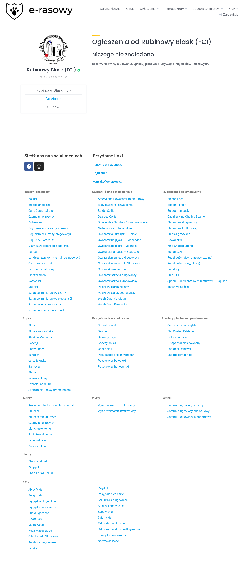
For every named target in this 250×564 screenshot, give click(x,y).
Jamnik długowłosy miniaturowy (188, 411)
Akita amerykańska (40, 331)
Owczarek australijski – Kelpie (117, 234)
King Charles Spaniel (180, 246)
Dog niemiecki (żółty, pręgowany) (49, 234)
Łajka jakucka (37, 360)
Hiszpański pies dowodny (183, 343)
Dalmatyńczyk (107, 337)
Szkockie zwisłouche (111, 523)
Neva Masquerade (40, 530)
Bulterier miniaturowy (42, 417)
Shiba (32, 372)
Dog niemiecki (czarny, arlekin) (48, 228)
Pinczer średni (37, 275)
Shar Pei (33, 287)
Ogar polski (105, 349)
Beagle (102, 331)
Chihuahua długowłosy (182, 222)
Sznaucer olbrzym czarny (44, 304)
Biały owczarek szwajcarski (115, 205)
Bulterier (33, 411)
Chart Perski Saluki (40, 473)
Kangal (33, 251)
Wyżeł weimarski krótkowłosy (117, 411)
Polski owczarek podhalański (116, 292)
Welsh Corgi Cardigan (112, 298)
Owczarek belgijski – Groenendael (120, 240)
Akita (31, 325)
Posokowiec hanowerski (113, 366)
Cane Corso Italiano (41, 210)
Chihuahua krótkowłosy (182, 228)
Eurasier (33, 355)
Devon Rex (35, 519)
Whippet (33, 467)
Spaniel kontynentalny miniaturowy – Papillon (197, 281)
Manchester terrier (40, 428)
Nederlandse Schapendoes (115, 228)
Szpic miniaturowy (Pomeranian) (49, 390)
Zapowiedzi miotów (206, 9)
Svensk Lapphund (40, 384)
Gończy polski (107, 343)
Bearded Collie (107, 216)
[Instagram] (39, 166)
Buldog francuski (178, 210)
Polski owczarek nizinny (113, 287)
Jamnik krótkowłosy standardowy (189, 417)
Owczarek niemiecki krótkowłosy (119, 263)
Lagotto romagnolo (179, 355)
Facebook (53, 98)
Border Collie (106, 210)
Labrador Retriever (179, 349)
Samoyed (34, 366)
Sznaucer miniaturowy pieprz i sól (50, 298)
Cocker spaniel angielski (183, 325)
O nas (130, 9)
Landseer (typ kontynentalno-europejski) (54, 257)
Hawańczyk (174, 240)
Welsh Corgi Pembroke (112, 304)
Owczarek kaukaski (40, 263)
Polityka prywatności (107, 165)
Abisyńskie (35, 489)
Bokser (32, 199)
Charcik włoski (37, 461)
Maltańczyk (174, 251)
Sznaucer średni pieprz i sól (46, 310)
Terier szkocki (37, 440)
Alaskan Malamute (40, 337)
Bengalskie (35, 495)
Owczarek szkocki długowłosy (117, 275)
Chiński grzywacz (178, 234)
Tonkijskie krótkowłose (112, 535)
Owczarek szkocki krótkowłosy (117, 281)
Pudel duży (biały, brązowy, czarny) (189, 257)
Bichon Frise (175, 199)
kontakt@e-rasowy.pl (108, 181)
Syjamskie (104, 517)
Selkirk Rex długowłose (113, 500)
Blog (232, 9)
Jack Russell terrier (40, 434)
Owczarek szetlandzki (112, 269)
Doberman (35, 222)
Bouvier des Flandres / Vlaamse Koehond (124, 222)
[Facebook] (28, 166)
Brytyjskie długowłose (42, 501)
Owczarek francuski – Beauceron (119, 251)
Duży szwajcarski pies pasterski (48, 246)
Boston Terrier (176, 205)
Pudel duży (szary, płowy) (183, 263)
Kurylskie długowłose (42, 542)
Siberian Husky (38, 378)
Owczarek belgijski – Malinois (117, 246)
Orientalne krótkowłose (43, 536)
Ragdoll (103, 488)
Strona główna (110, 9)
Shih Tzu (173, 275)
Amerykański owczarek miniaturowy (121, 199)
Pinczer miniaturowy (41, 269)
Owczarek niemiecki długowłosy (118, 257)
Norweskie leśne (108, 541)
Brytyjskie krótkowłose (42, 507)
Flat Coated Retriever (180, 331)
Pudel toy (173, 269)
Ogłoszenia (147, 9)
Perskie (33, 548)
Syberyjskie (105, 511)
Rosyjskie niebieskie (111, 494)
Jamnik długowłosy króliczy (185, 405)
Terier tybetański (178, 287)
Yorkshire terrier (38, 446)
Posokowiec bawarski (112, 360)
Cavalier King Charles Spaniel (186, 216)
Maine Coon (36, 524)
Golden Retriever (178, 337)
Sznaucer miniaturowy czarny (47, 292)
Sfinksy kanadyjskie (111, 506)
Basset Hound (107, 325)
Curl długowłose (38, 513)
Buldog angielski (39, 205)
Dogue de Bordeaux (41, 240)
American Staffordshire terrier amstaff (53, 405)
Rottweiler (34, 281)
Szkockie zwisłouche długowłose (119, 529)
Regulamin (100, 173)
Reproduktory (174, 9)
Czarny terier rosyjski (41, 216)
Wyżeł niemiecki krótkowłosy (116, 405)
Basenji (33, 343)
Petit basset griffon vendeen (116, 355)
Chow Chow (36, 349)
